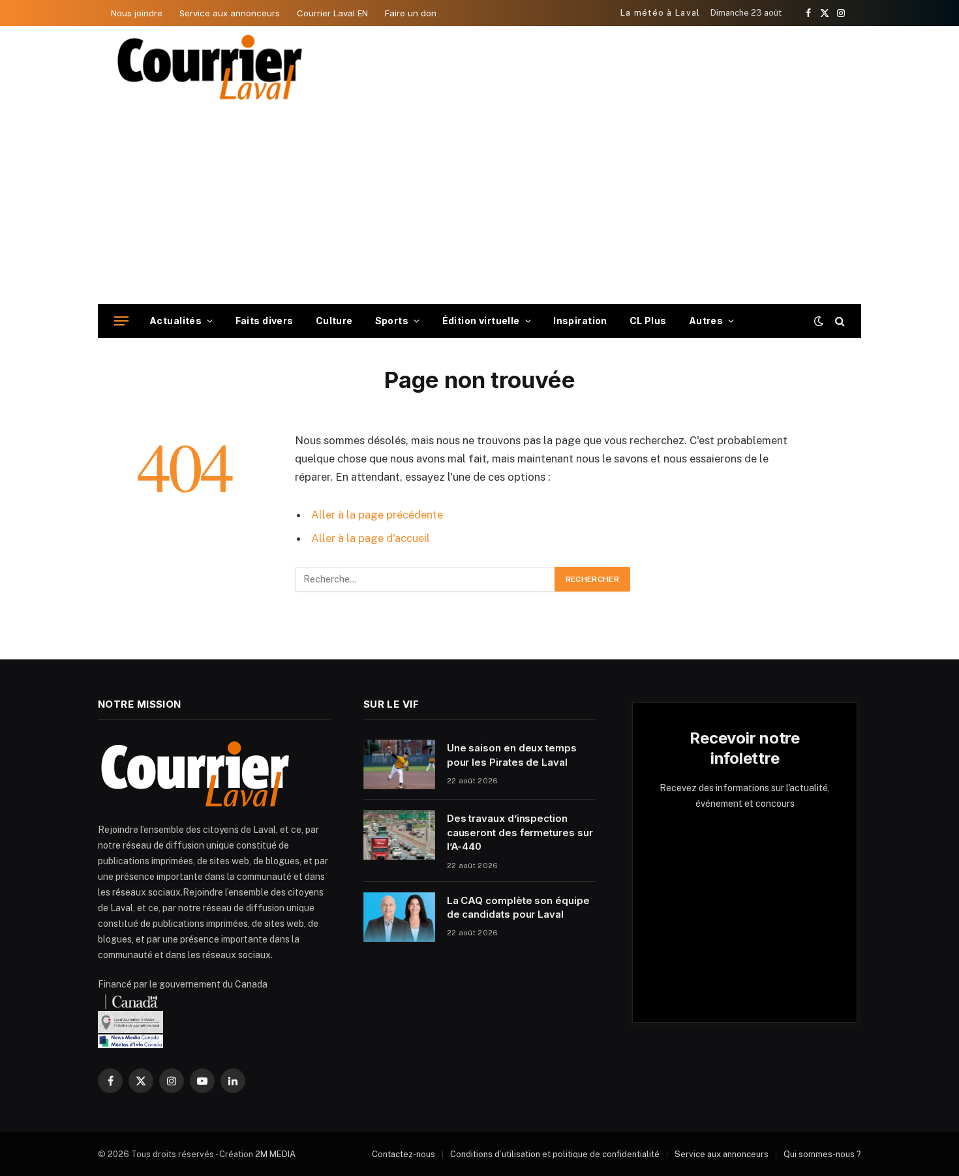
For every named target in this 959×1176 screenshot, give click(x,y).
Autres (706, 320)
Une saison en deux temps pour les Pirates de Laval (512, 755)
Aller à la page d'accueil (370, 538)
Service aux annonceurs (229, 13)
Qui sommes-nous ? (822, 1154)
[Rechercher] (838, 321)
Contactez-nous (403, 1154)
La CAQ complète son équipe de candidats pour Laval (518, 907)
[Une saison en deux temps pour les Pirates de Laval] (399, 764)
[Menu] (121, 321)
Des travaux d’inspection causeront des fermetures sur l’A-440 (520, 832)
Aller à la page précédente (377, 514)
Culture (334, 320)
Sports (392, 320)
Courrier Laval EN (332, 13)
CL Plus (648, 320)
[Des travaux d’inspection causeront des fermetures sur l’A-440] (399, 835)
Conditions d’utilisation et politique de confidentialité (555, 1154)
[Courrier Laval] (210, 67)
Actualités (175, 320)
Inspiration (580, 320)
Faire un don (410, 13)
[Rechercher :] (425, 579)
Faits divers (265, 320)
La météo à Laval (660, 13)
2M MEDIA (275, 1154)
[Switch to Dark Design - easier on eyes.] (819, 321)
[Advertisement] (479, 206)
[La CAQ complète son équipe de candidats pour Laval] (399, 917)
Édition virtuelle (481, 320)
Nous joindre (136, 13)
